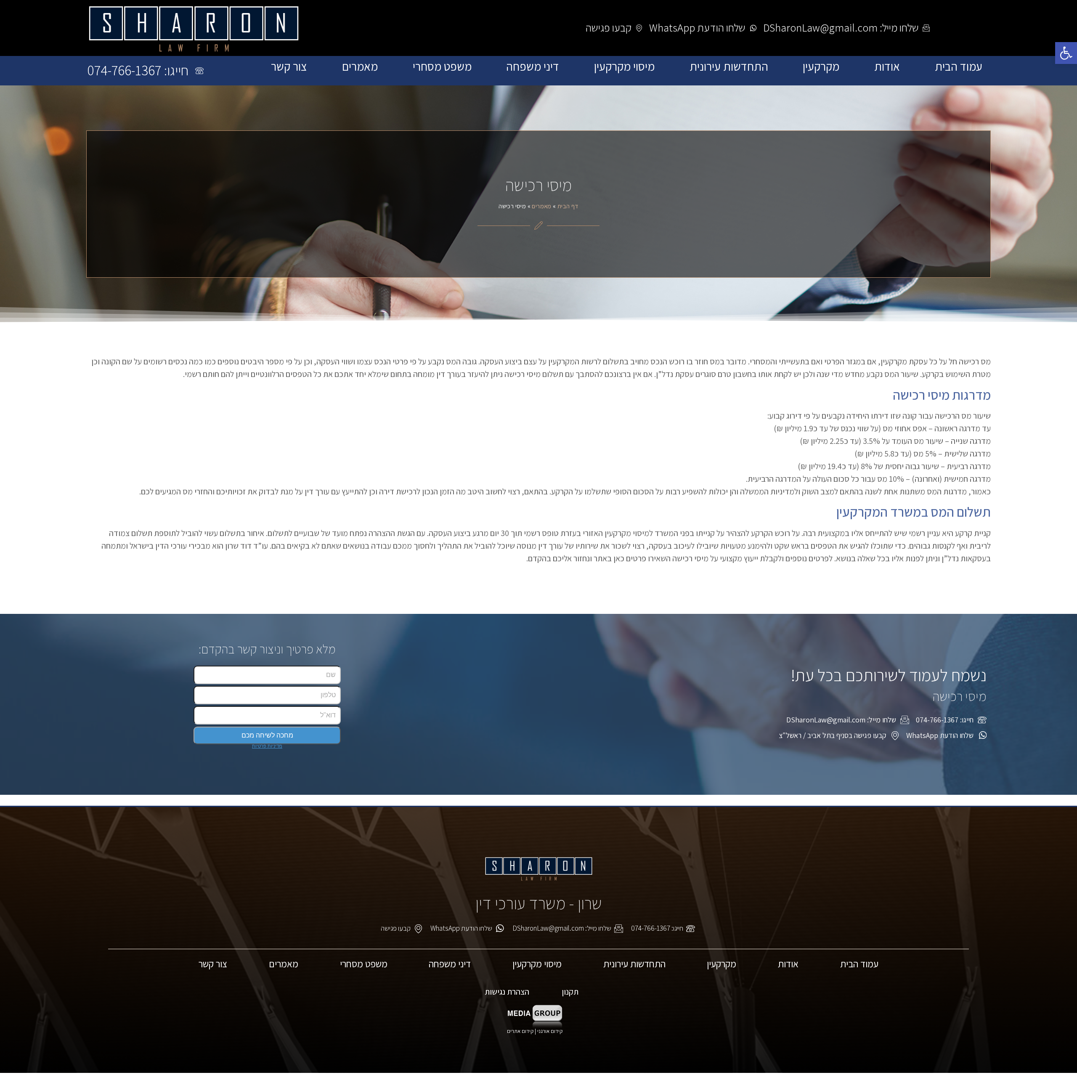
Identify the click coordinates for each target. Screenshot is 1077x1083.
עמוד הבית (958, 66)
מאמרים (360, 66)
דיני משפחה (532, 66)
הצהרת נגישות (507, 991)
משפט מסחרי (442, 66)
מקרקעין (821, 66)
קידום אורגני (550, 1031)
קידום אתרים (520, 1031)
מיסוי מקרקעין (624, 66)
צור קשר (289, 66)
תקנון (570, 991)
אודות (887, 66)
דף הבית (567, 206)
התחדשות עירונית (729, 66)
